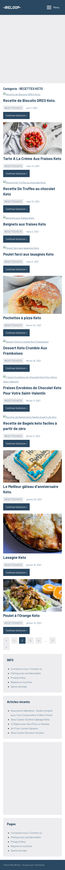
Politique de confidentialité (26, 673)
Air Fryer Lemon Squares (24, 728)
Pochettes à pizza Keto (22, 317)
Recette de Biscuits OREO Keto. (29, 100)
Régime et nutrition (21, 682)
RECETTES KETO (13, 108)
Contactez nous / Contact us (26, 668)
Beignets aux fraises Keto (24, 224)
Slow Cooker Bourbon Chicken (27, 732)
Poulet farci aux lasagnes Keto (28, 254)
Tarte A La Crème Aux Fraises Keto (32, 158)
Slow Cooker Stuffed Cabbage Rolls (30, 719)
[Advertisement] (32, 49)
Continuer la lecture (15, 115)
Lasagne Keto (14, 557)
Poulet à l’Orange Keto (21, 615)
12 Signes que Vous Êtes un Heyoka (30, 723)
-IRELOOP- (12, 7)
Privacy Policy (18, 677)
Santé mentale (19, 686)
